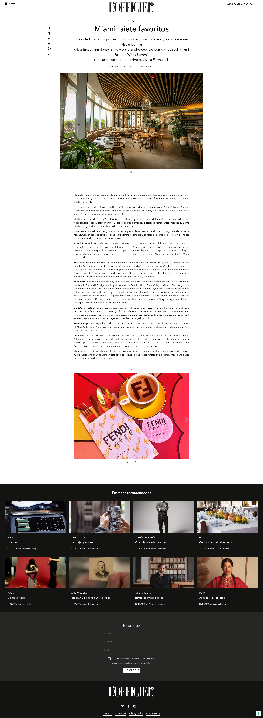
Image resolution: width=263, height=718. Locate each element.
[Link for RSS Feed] (140, 706)
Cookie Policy (153, 713)
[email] (49, 23)
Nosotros (107, 713)
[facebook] (49, 28)
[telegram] (49, 54)
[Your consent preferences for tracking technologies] (258, 713)
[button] (186, 419)
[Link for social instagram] (134, 706)
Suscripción (233, 4)
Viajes (132, 20)
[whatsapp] (49, 49)
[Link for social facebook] (128, 706)
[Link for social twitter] (122, 706)
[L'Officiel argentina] (131, 8)
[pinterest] (49, 33)
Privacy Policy (145, 663)
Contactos (120, 713)
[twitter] (49, 43)
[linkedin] (49, 38)
